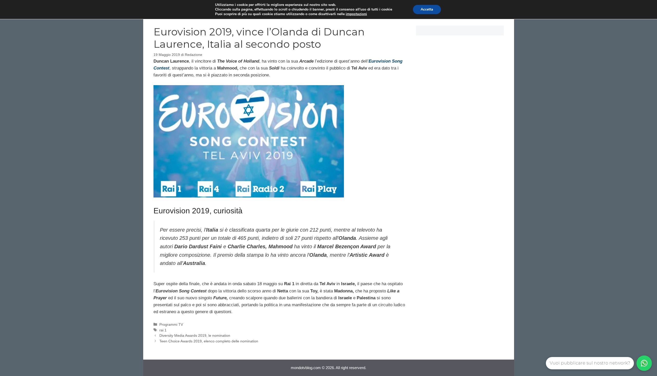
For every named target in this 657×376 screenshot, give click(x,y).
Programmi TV (171, 324)
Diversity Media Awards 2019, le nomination (194, 335)
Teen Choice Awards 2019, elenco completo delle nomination (208, 341)
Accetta (427, 9)
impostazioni (356, 14)
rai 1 (163, 330)
